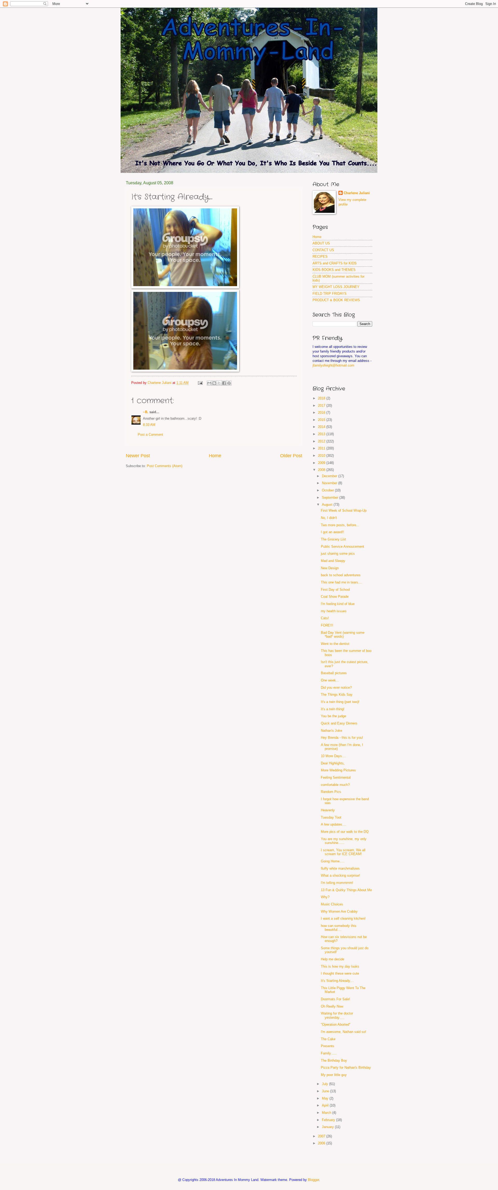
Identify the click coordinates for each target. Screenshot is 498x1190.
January (328, 1127)
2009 (322, 463)
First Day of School (335, 590)
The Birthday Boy (334, 1060)
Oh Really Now (332, 1006)
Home (215, 455)
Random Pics (331, 792)
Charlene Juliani (357, 193)
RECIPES (320, 256)
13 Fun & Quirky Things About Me (346, 890)
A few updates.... (333, 824)
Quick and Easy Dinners (339, 723)
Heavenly (328, 810)
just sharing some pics (338, 553)
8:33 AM (149, 425)
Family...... (329, 1053)
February (329, 1120)
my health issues (334, 611)
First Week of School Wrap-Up (343, 510)
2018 (322, 398)
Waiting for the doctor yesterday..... (337, 1015)
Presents (327, 1046)
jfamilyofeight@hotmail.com (333, 365)
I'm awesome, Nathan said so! (343, 1032)
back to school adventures (341, 575)
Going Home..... (333, 861)
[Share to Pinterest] (229, 383)
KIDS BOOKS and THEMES (334, 270)
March (327, 1113)
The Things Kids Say (336, 694)
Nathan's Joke (331, 731)
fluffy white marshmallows (340, 868)
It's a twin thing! (332, 709)
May (325, 1098)
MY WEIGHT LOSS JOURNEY (336, 287)
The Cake (328, 1039)
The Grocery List (333, 539)
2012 (322, 441)
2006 (322, 1143)
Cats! (325, 618)
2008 (322, 470)
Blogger (313, 1180)
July (325, 1084)
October (328, 490)
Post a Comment (150, 434)
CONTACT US (323, 250)
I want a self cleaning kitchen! (343, 918)
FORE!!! (327, 625)
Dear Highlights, (333, 763)
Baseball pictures (334, 673)
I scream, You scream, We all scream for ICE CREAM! (343, 852)
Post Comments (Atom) (164, 466)
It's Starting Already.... (337, 981)
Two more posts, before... (340, 525)
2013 (322, 434)
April (326, 1105)
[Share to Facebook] (224, 383)
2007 (322, 1136)
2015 (322, 420)
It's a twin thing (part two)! (340, 702)
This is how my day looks (340, 966)
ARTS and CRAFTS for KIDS (335, 263)
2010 (322, 455)
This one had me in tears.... (341, 582)
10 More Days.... (333, 756)
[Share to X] (219, 383)
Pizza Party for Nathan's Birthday (346, 1067)
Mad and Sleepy (333, 561)
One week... (330, 680)
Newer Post (138, 455)
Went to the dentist (335, 644)
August (328, 504)
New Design (330, 568)
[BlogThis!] (214, 383)
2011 (322, 448)
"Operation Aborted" (335, 1024)
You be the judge (333, 716)
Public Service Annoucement (342, 546)
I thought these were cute (340, 973)
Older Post (291, 455)
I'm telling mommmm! (337, 883)
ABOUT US (321, 243)
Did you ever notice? (336, 687)
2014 (322, 427)
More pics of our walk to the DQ (345, 832)
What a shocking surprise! (340, 875)
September (330, 497)
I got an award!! (332, 532)
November (330, 483)
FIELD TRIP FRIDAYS (330, 293)
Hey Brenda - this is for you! (342, 738)
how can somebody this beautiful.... (338, 928)
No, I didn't (329, 518)
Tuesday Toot (331, 817)
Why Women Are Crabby (339, 911)
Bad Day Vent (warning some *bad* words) (342, 634)
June (326, 1091)
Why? (325, 897)
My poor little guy (334, 1075)
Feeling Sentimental (336, 777)
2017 (322, 405)
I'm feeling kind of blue (338, 604)
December (330, 476)
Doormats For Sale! (335, 999)
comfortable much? (335, 785)
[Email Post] (200, 383)
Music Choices (332, 904)
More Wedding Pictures (338, 770)
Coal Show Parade (335, 596)
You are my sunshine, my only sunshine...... (343, 841)
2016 (322, 412)
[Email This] (209, 383)
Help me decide (332, 959)
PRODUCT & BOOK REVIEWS (336, 300)
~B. (145, 412)
